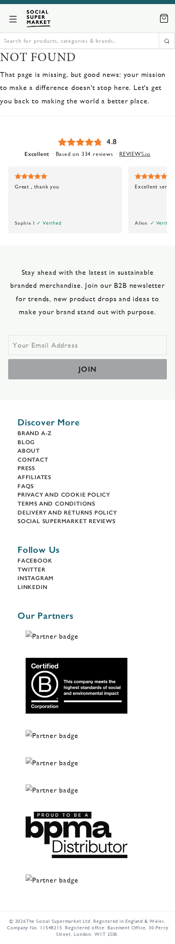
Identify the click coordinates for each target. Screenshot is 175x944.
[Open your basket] (164, 18)
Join (88, 369)
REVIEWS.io (135, 154)
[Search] (167, 41)
